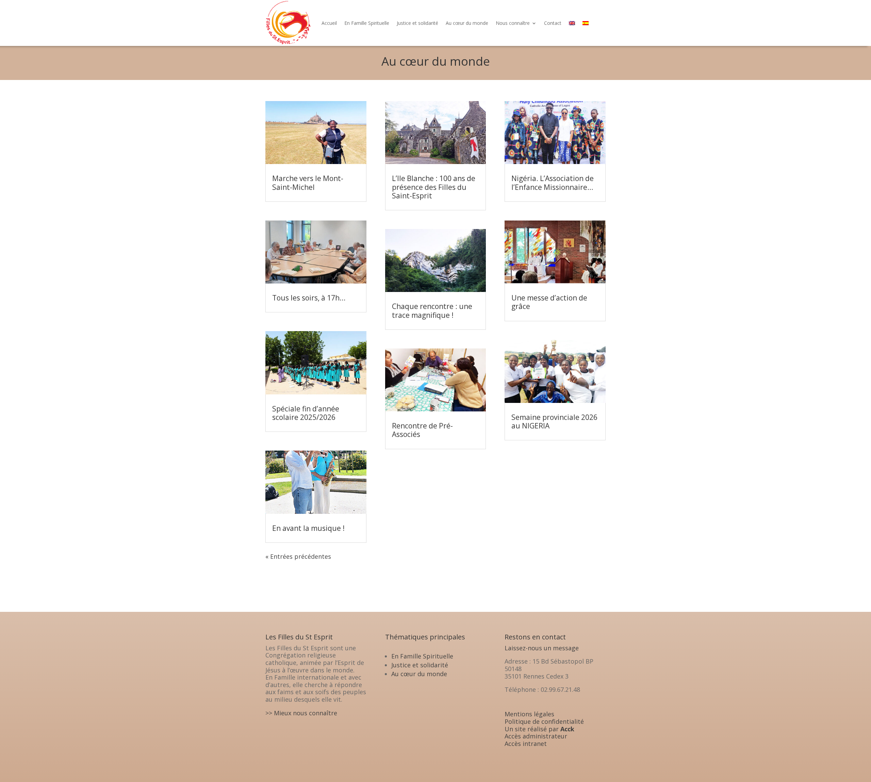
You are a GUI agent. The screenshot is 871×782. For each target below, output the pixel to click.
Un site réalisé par (539, 729)
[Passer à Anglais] (572, 23)
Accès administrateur (536, 736)
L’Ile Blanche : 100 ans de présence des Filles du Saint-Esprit (433, 187)
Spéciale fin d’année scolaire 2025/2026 (305, 413)
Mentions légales (529, 714)
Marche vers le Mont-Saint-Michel (307, 183)
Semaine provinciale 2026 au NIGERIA (554, 421)
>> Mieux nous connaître (301, 713)
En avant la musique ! (308, 528)
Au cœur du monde (467, 23)
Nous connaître (513, 23)
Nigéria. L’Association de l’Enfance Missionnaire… (552, 183)
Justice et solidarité (417, 23)
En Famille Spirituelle (366, 23)
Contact (552, 23)
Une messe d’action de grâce (549, 302)
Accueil (329, 23)
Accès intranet (526, 743)
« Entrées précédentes (298, 556)
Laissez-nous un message (542, 648)
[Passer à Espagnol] (585, 23)
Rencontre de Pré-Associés (422, 430)
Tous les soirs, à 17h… (308, 298)
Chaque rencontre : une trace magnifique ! (432, 311)
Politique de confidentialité (544, 721)
